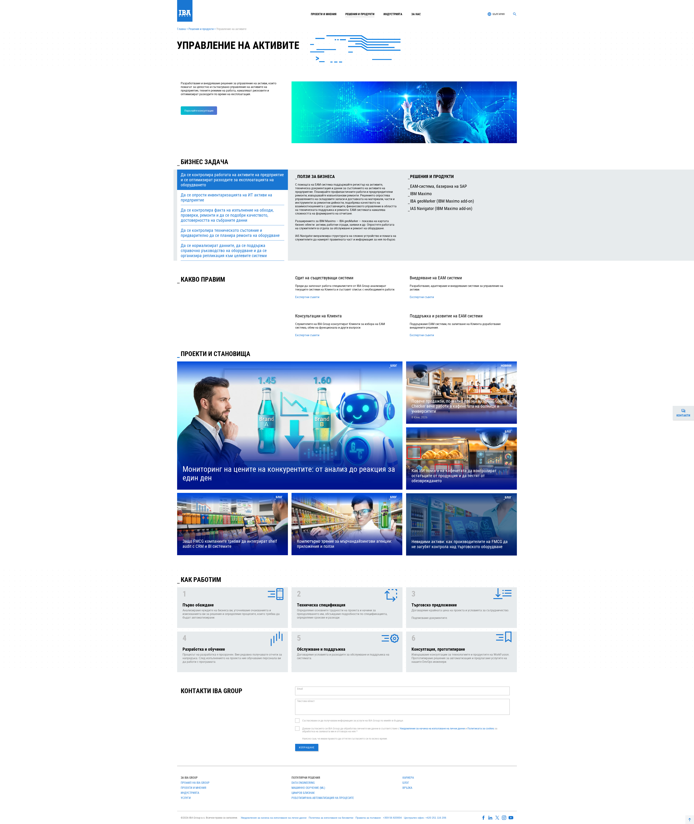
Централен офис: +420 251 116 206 (425, 817)
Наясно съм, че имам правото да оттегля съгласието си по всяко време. (345, 738)
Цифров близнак (303, 793)
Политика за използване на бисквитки (331, 817)
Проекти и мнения (323, 14)
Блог (405, 783)
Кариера (408, 778)
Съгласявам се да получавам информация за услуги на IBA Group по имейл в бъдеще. (353, 720)
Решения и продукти (201, 29)
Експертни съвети (307, 297)
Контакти (685, 413)
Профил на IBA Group (195, 783)
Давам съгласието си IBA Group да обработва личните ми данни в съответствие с (351, 728)
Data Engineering (303, 783)
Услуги (186, 798)
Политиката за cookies (480, 728)
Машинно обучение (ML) (308, 788)
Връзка (407, 788)
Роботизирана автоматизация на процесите (323, 798)
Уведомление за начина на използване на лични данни (432, 728)
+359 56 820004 (392, 817)
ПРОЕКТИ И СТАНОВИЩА (215, 353)
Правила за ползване (368, 817)
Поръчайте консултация (198, 110)
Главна (181, 29)
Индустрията (190, 793)
